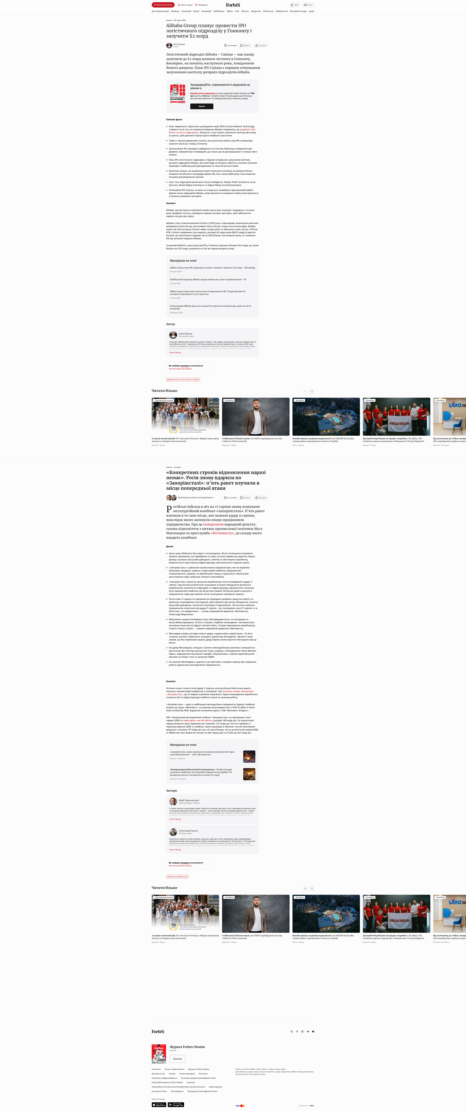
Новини (175, 11)
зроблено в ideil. (306, 1106)
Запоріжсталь (182, 877)
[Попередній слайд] (305, 888)
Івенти (172, 1074)
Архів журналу (215, 1087)
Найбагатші (282, 11)
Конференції (203, 5)
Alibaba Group (173, 380)
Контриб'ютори (298, 11)
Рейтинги (268, 11)
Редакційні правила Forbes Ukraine (167, 1082)
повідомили (213, 524)
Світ (237, 11)
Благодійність (177, 1091)
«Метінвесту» (222, 533)
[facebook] (297, 1031)
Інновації (206, 11)
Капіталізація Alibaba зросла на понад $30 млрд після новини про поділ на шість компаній (210, 307)
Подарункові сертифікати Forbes (202, 1091)
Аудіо (311, 11)
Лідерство (256, 11)
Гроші (196, 11)
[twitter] (291, 1031)
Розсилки (203, 1074)
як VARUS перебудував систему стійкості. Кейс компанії (252, 439)
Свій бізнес (219, 11)
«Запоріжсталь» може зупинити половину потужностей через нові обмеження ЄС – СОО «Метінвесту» (202, 753)
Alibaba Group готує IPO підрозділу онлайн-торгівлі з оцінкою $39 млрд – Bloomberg (212, 267)
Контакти (156, 1069)
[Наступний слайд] (311, 391)
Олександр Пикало (205, 497)
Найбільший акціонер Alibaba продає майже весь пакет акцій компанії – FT (208, 279)
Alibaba (196, 380)
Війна (230, 11)
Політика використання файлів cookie (198, 1078)
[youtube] (313, 1031)
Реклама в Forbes (159, 1091)
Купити (202, 106)
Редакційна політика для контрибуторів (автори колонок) (178, 1087)
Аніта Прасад (179, 44)
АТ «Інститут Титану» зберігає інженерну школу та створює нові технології (185, 439)
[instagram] (302, 1031)
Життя (245, 11)
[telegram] (307, 1031)
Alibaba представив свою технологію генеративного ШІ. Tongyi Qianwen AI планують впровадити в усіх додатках (207, 292)
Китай (188, 380)
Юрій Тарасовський (187, 497)
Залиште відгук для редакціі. (180, 369)
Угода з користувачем (174, 1069)
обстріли (170, 877)
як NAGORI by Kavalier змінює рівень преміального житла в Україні (323, 439)
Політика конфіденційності (164, 1078)
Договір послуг (158, 1074)
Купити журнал (187, 5)
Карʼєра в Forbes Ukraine (198, 1069)
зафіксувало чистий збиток (197, 720)
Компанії (186, 11)
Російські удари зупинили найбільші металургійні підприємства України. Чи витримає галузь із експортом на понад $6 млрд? (201, 772)
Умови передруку (187, 1074)
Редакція (191, 1082)
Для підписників (160, 11)
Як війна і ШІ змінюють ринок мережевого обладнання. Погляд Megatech (393, 439)
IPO (182, 380)
